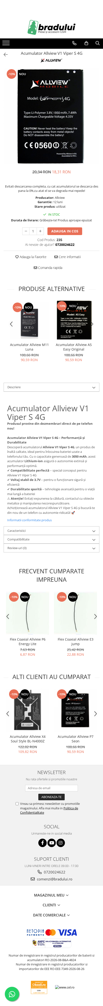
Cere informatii (69, 257)
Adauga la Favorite (32, 257)
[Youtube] (51, 843)
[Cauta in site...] (97, 43)
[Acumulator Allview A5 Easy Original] (73, 320)
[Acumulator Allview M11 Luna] (29, 320)
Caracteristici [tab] (16, 530)
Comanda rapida (49, 267)
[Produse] (6, 44)
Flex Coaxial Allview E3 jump (75, 641)
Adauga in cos (64, 231)
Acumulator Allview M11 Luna (29, 346)
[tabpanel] (51, 116)
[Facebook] (42, 843)
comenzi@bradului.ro (54, 879)
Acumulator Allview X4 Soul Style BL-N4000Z (28, 738)
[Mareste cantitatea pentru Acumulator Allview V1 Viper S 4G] (40, 231)
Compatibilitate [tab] (18, 539)
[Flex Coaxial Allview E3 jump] (75, 613)
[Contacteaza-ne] (74, 43)
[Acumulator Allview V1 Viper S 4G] (51, 116)
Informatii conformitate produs (29, 520)
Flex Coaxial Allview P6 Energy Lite (28, 641)
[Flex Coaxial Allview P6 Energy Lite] (27, 613)
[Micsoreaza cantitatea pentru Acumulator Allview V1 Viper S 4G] (25, 231)
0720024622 (54, 872)
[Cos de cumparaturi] (86, 43)
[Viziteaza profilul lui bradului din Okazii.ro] (39, 987)
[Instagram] (61, 843)
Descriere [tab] (14, 387)
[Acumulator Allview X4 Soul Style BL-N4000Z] (27, 710)
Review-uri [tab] (17, 548)
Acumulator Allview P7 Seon (75, 738)
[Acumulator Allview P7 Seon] (75, 710)
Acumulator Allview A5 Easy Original (74, 346)
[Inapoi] (3, 54)
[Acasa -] (51, 27)
